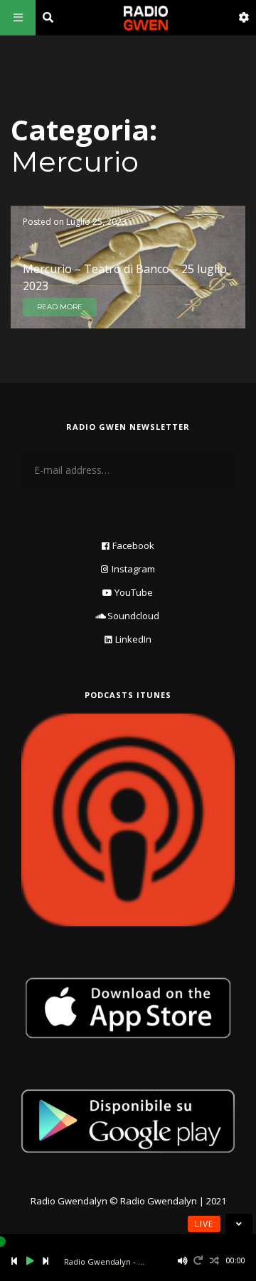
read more (59, 306)
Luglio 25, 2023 (96, 222)
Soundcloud (133, 615)
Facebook (133, 545)
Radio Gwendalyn (69, 1200)
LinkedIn (133, 639)
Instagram (133, 568)
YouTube (133, 592)
